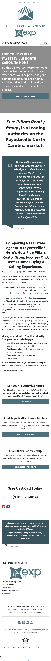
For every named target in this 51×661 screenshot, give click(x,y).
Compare (35, 2)
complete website (41, 657)
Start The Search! (25, 434)
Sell (13, 2)
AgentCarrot (42, 648)
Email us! (6, 593)
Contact (26, 2)
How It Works (25, 609)
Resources (38, 613)
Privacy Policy (26, 613)
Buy (19, 2)
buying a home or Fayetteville (22, 298)
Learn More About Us (25, 467)
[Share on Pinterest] (3, 506)
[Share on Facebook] (8, 506)
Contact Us (13, 613)
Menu (44, 42)
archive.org (25, 660)
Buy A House (12, 609)
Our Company (38, 609)
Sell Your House (25, 96)
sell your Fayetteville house (30, 287)
